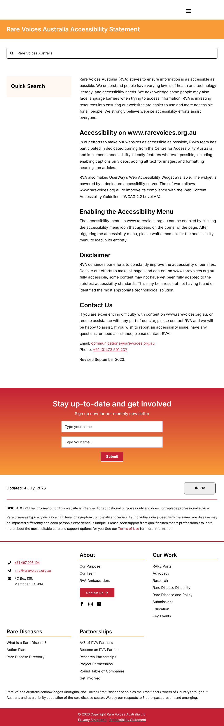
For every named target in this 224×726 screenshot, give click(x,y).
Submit (112, 456)
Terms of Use (128, 529)
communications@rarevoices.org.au (123, 343)
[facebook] (82, 604)
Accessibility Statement (127, 720)
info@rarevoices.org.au (32, 570)
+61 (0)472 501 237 (110, 349)
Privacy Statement (92, 720)
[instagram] (90, 604)
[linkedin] (99, 604)
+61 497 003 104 (27, 563)
